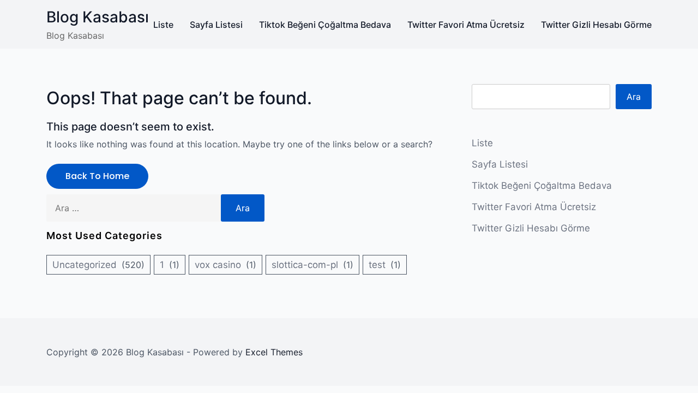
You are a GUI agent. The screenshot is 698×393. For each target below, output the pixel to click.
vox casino (218, 264)
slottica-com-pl (305, 264)
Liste (163, 24)
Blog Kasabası (97, 17)
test (377, 264)
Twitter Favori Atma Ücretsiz (466, 24)
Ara (634, 96)
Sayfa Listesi (216, 24)
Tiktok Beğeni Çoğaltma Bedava (325, 24)
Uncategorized (84, 264)
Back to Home (97, 176)
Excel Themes (274, 352)
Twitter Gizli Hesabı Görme (596, 24)
